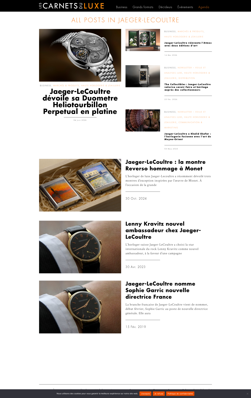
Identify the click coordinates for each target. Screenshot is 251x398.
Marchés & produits (66, 86)
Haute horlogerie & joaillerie (100, 86)
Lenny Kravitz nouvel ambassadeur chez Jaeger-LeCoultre (163, 230)
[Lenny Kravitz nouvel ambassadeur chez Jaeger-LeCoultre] (80, 247)
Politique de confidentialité (180, 393)
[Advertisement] (125, 359)
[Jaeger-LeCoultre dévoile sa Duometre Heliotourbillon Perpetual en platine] (80, 55)
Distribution (187, 78)
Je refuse (158, 393)
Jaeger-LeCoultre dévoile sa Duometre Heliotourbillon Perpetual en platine (80, 101)
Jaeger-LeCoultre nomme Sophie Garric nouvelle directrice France (160, 290)
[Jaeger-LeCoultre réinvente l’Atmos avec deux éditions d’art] (143, 40)
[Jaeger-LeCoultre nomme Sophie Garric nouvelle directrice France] (80, 307)
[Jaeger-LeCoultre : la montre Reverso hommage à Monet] (80, 185)
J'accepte (145, 393)
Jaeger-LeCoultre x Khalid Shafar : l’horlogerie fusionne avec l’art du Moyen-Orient (187, 137)
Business (45, 86)
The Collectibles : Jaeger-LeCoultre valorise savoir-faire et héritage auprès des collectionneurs (187, 87)
